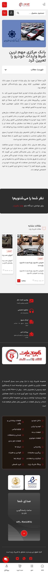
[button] (6, 70)
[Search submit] (17, 13)
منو (32, 570)
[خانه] (42, 566)
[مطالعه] (18, 280)
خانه (42, 570)
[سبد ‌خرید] (19, 566)
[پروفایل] (6, 566)
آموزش (40, 259)
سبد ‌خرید (20, 570)
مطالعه (23, 281)
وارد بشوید (18, 205)
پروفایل (6, 570)
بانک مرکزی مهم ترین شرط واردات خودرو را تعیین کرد (27, 56)
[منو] (31, 566)
